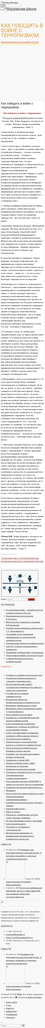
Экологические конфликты (18, 739)
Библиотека (11, 1011)
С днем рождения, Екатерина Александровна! (23, 882)
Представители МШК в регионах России (24, 655)
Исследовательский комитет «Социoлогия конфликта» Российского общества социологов (24, 687)
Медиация (10, 790)
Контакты (10, 1017)
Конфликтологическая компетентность (24, 787)
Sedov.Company (35, 997)
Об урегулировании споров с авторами (24, 821)
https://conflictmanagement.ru (19, 937)
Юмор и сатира (13, 812)
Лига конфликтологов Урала (19, 715)
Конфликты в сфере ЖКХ (17, 760)
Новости (10, 1008)
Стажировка (11, 1014)
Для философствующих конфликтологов (25, 643)
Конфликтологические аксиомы (21, 769)
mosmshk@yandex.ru (15, 934)
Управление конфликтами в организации (24, 652)
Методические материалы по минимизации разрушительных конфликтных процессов (20, 836)
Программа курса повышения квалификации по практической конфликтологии (20, 637)
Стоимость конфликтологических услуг (24, 675)
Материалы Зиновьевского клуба (21, 706)
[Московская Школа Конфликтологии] (22, 10)
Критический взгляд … (16, 809)
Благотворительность (16, 824)
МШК (19, 994)
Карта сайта (11, 1002)
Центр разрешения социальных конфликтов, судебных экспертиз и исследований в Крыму (22, 727)
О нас (8, 1005)
